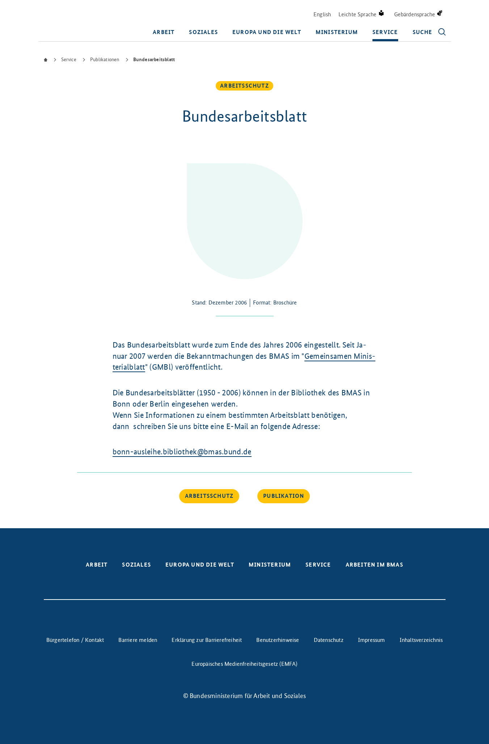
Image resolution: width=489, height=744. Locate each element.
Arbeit (163, 32)
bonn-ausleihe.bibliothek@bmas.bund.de (182, 451)
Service (385, 32)
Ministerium (337, 32)
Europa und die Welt (266, 32)
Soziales (203, 32)
